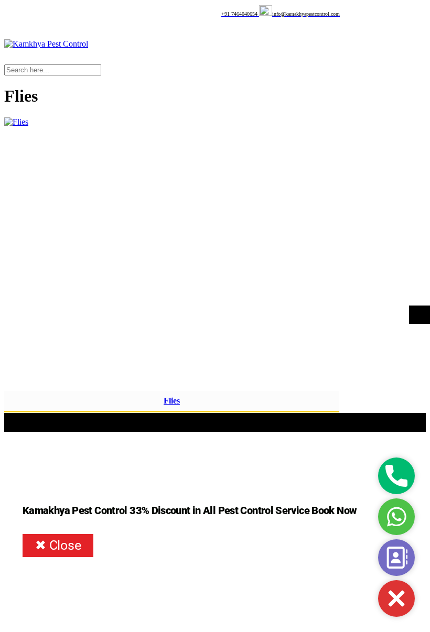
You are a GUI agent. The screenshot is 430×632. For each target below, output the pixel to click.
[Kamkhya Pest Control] (46, 43)
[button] (396, 598)
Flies (172, 400)
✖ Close (58, 545)
